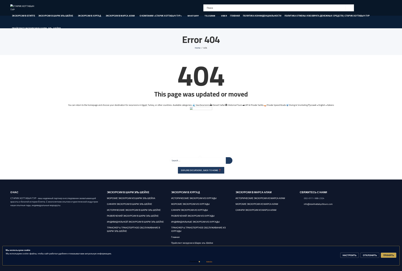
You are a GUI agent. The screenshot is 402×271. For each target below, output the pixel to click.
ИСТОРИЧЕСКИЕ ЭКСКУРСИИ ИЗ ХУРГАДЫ (193, 198)
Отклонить (370, 255)
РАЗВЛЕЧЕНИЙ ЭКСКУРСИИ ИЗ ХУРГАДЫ (192, 216)
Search (349, 7)
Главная (175, 237)
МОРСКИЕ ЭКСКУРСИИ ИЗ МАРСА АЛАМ (257, 204)
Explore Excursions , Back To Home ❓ (201, 170)
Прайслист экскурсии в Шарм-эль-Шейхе (192, 243)
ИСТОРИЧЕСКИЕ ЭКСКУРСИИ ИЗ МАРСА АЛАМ (260, 198)
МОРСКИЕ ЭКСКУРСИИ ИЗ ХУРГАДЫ (190, 204)
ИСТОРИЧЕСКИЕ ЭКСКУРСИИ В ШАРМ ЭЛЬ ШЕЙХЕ (134, 210)
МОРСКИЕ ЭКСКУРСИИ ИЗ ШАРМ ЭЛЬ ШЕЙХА (131, 198)
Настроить (349, 255)
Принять (388, 255)
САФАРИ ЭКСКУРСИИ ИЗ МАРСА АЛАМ (256, 210)
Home (198, 48)
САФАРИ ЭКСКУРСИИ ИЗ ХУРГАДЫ (189, 210)
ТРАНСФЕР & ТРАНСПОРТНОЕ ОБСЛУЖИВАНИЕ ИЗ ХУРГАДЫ (198, 229)
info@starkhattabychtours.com (318, 204)
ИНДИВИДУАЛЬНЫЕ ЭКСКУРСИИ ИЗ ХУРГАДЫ (195, 222)
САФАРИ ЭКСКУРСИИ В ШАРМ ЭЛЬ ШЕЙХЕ (129, 204)
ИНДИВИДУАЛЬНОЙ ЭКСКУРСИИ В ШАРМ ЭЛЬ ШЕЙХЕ (135, 222)
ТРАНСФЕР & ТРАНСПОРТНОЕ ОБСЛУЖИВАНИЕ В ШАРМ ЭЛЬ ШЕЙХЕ (133, 229)
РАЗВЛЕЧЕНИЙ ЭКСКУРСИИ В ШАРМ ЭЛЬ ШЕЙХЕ (133, 216)
